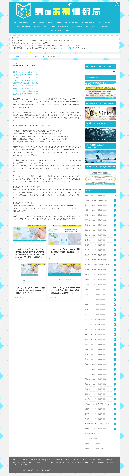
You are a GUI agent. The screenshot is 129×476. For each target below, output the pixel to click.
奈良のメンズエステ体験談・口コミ (96, 324)
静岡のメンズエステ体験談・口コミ (96, 280)
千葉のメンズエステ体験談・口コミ (96, 260)
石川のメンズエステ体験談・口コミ (96, 309)
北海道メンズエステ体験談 (21, 22)
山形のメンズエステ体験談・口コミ (96, 215)
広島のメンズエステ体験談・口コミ (96, 384)
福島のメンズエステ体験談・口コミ (96, 230)
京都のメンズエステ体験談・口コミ (96, 329)
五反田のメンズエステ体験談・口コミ (25, 94)
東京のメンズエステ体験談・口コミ (32, 56)
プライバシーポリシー (56, 30)
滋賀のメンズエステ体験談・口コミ (96, 319)
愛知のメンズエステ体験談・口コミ (96, 289)
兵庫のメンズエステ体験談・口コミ (96, 344)
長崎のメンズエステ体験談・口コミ (96, 419)
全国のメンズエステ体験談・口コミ (96, 195)
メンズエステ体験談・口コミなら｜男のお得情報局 (36, 470)
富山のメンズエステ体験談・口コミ (96, 304)
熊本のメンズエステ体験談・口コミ (96, 414)
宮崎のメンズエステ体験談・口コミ (96, 364)
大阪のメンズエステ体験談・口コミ (96, 334)
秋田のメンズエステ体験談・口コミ (96, 210)
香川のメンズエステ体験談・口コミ (96, 354)
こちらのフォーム (33, 46)
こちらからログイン (34, 43)
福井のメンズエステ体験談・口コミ (96, 339)
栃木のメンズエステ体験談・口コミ (96, 235)
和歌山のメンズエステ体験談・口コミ (97, 404)
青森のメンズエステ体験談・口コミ (96, 205)
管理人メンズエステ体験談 (93, 443)
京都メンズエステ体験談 (103, 22)
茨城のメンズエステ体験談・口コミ (96, 240)
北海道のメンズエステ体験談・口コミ (97, 200)
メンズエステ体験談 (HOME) (17, 56)
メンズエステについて (91, 26)
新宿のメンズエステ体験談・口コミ (25, 80)
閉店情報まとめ (90, 433)
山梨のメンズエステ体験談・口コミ (96, 270)
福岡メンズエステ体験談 (23, 26)
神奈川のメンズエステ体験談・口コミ (97, 265)
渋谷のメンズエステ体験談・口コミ (25, 88)
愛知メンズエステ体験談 (71, 22)
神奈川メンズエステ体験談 (54, 22)
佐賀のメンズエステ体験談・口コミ (96, 399)
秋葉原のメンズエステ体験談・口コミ (25, 91)
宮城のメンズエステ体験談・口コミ (96, 225)
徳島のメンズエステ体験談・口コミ (96, 389)
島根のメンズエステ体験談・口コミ (96, 374)
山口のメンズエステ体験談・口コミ (96, 394)
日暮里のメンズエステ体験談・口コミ (25, 77)
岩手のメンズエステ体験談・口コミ (96, 220)
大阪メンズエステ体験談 (87, 22)
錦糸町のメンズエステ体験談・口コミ (25, 75)
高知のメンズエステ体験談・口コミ (96, 359)
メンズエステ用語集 (77, 26)
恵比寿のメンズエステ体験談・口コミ (25, 72)
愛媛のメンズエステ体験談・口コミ (96, 294)
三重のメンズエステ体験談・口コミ (96, 284)
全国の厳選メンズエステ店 (40, 26)
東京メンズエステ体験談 (38, 22)
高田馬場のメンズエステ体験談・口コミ (26, 83)
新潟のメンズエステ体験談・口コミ (96, 299)
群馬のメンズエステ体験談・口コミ (96, 245)
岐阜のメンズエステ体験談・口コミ (96, 314)
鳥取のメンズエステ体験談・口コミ (96, 379)
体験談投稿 (104, 26)
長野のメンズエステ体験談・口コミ (96, 275)
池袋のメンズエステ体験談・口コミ (25, 86)
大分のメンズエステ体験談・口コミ (96, 369)
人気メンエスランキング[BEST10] (59, 26)
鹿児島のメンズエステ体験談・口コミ (97, 424)
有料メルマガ (65, 48)
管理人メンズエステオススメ (94, 448)
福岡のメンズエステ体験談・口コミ (96, 409)
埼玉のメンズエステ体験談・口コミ (96, 250)
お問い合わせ (69, 30)
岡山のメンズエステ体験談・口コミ (96, 349)
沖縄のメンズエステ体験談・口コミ (96, 428)
